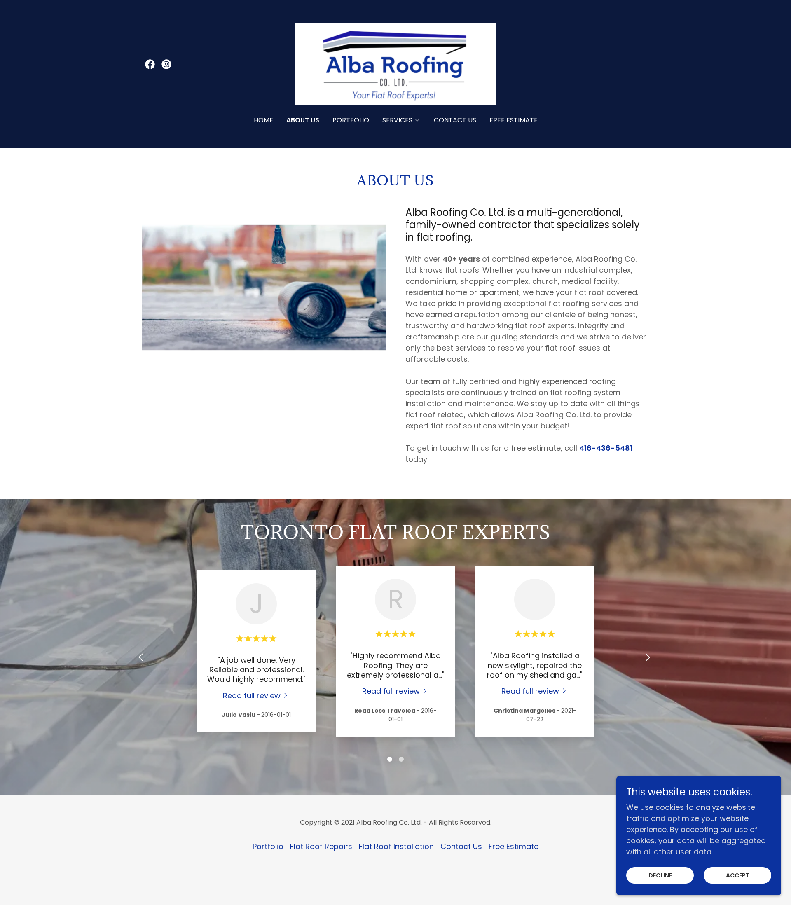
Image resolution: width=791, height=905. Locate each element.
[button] (401, 120)
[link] (150, 64)
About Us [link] (302, 120)
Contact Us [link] (455, 120)
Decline (660, 875)
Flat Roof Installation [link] (396, 846)
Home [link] (263, 120)
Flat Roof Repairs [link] (321, 846)
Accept (737, 875)
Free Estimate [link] (513, 120)
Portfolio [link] (350, 120)
